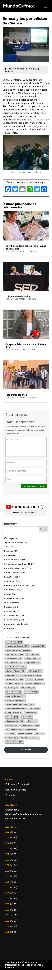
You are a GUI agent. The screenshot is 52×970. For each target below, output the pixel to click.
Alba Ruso (25, 734)
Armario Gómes (34, 684)
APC (6, 547)
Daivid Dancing (32, 675)
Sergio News (14, 713)
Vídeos (7, 628)
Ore (40, 734)
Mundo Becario (11, 603)
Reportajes (9, 611)
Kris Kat (12, 725)
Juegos (7, 594)
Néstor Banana (30, 725)
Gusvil (11, 738)
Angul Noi (28, 688)
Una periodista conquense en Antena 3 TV (25, 346)
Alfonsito (35, 671)
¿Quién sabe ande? (13, 542)
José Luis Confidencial (18, 650)
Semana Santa (11, 620)
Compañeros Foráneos (15, 568)
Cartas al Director (12, 559)
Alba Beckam (14, 729)
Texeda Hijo (33, 658)
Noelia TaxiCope (16, 667)
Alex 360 (31, 692)
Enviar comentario (33, 486)
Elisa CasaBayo (15, 700)
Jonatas (12, 717)
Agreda (35, 709)
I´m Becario (10, 590)
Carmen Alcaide (16, 671)
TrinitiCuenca (15, 679)
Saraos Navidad (11, 615)
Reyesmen (32, 663)
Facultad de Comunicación (17, 585)
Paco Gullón (14, 692)
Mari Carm (13, 675)
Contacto (10, 795)
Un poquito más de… (14, 624)
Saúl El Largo (35, 679)
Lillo (11, 734)
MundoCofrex (15, 654)
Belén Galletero (29, 738)
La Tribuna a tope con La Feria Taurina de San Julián (25, 247)
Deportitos (9, 577)
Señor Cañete (14, 742)
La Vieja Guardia (12, 598)
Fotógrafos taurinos (16, 395)
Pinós (31, 729)
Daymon (33, 654)
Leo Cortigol (14, 642)
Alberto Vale (14, 663)
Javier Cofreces (16, 69)
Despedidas (9, 581)
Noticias (9, 71)
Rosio (27, 717)
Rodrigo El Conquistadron (20, 704)
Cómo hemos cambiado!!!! (17, 564)
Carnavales (9, 555)
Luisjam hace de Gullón (18, 296)
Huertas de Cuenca (17, 646)
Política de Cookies (15, 789)
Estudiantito (14, 658)
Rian (32, 721)
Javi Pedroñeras (16, 709)
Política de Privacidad (17, 784)
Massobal (39, 646)
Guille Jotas (14, 684)
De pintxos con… (12, 572)
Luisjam (31, 713)
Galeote (12, 688)
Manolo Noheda (15, 696)
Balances (8, 551)
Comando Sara (15, 721)
